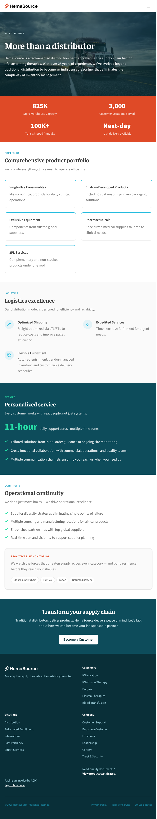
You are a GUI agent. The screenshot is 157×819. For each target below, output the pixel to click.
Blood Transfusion (94, 703)
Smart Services (14, 750)
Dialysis (87, 689)
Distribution (12, 722)
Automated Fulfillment (19, 729)
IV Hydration (90, 675)
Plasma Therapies (93, 696)
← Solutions (15, 33)
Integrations (12, 736)
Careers (87, 750)
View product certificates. (99, 774)
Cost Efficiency (14, 743)
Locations (88, 736)
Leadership (89, 743)
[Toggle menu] (148, 6)
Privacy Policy (99, 805)
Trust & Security (92, 756)
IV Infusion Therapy (94, 682)
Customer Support (94, 722)
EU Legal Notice (143, 805)
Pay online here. (15, 785)
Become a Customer (78, 639)
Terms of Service (121, 805)
